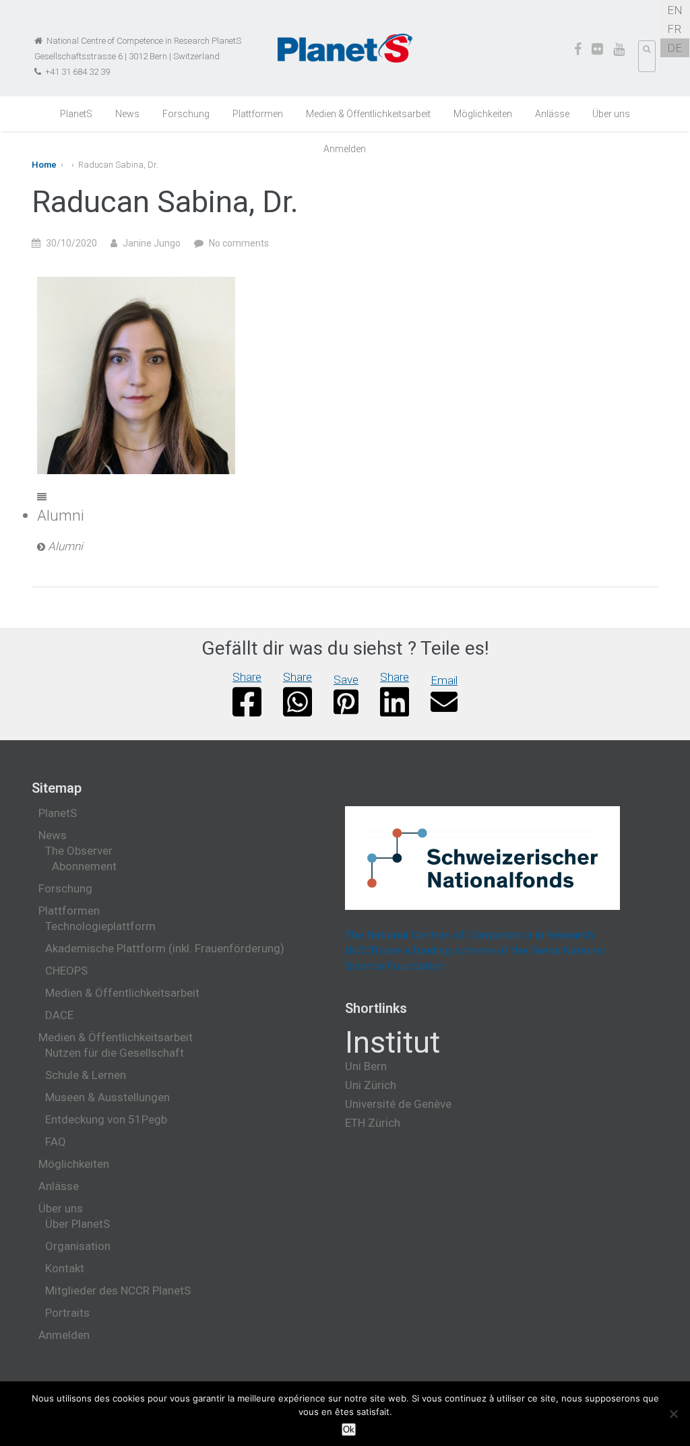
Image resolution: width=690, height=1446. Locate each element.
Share (246, 677)
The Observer (79, 850)
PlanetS (76, 113)
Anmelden (344, 148)
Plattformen (257, 113)
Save (346, 679)
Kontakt (64, 1268)
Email (444, 680)
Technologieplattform (100, 926)
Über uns (611, 113)
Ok (348, 1429)
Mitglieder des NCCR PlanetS (118, 1290)
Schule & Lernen (85, 1075)
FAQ (55, 1141)
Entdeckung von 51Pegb (106, 1119)
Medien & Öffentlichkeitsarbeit (368, 113)
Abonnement (84, 866)
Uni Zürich (370, 1085)
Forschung (186, 113)
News (127, 113)
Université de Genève (398, 1104)
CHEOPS (66, 970)
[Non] (673, 1413)
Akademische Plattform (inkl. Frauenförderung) (164, 948)
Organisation (78, 1246)
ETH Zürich (372, 1122)
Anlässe (552, 113)
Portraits (67, 1312)
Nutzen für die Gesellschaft (114, 1052)
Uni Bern (366, 1066)
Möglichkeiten (482, 113)
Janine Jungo (152, 243)
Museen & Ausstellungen (107, 1097)
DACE (59, 1015)
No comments (239, 243)
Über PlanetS (77, 1223)
